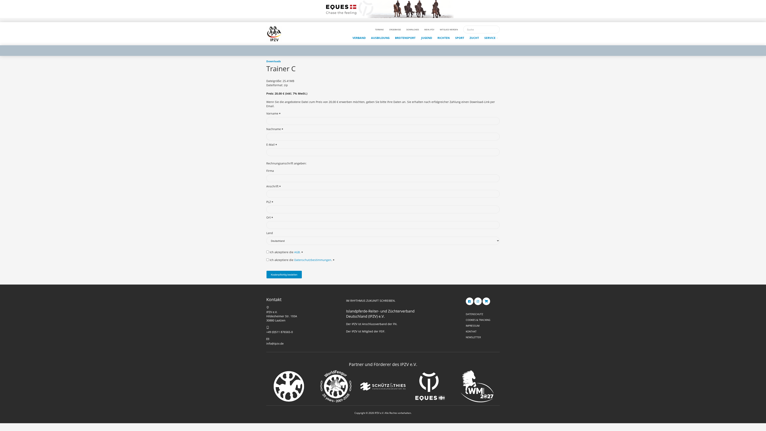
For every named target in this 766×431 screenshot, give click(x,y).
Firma (270, 171)
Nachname (274, 129)
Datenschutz (474, 314)
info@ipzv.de (275, 343)
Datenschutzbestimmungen (312, 260)
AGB (297, 252)
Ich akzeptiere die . (285, 252)
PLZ (269, 202)
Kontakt (471, 331)
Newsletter (473, 337)
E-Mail (270, 144)
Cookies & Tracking (478, 320)
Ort (268, 217)
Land (269, 233)
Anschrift (272, 186)
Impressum (473, 325)
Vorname (272, 113)
